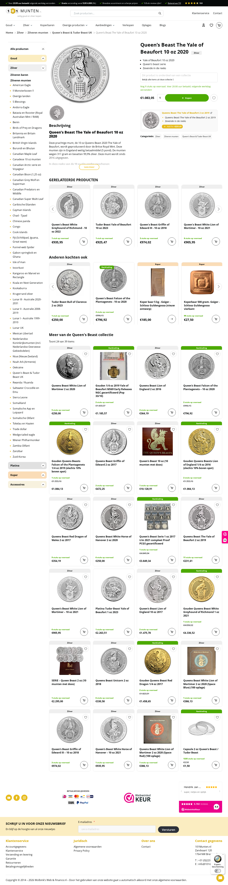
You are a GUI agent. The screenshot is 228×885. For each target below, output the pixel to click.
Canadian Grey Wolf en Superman (26, 182)
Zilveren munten (38, 32)
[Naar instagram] (24, 798)
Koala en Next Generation (28, 282)
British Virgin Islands (25, 143)
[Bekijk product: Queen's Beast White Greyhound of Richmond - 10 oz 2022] (69, 205)
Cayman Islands (22, 210)
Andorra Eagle (21, 107)
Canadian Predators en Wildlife (26, 191)
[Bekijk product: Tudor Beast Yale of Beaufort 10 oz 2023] (113, 205)
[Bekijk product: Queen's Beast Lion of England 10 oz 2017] (157, 589)
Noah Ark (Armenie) (24, 362)
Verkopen (128, 25)
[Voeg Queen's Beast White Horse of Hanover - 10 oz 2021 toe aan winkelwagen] (128, 765)
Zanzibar (18, 451)
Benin (16, 122)
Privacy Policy (81, 850)
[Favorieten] (211, 25)
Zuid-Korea (19, 456)
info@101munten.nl (209, 864)
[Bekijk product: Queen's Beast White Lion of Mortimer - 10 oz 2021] (202, 205)
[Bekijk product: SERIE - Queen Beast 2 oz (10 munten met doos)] (69, 661)
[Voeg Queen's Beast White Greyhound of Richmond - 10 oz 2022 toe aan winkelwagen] (84, 241)
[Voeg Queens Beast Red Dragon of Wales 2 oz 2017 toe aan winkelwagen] (84, 560)
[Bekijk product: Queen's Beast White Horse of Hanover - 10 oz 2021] (113, 729)
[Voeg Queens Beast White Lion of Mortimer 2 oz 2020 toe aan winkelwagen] (84, 412)
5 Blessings (19, 101)
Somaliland (19, 403)
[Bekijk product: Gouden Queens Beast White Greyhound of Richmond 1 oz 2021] (201, 589)
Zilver (26, 25)
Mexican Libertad (23, 333)
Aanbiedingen (104, 25)
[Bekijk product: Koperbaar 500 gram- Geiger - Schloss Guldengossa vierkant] (202, 282)
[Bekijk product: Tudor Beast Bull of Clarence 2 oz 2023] (69, 282)
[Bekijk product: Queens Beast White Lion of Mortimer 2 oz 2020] (69, 366)
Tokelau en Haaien (23, 423)
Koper (14, 475)
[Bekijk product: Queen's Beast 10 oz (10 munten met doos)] (157, 441)
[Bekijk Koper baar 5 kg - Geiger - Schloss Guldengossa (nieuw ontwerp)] (172, 319)
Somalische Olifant (23, 418)
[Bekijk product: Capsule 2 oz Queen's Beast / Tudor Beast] (201, 729)
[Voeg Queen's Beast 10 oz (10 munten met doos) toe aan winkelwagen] (172, 488)
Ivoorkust (18, 267)
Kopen (188, 98)
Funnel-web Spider (23, 247)
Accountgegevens (16, 846)
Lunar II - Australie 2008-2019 (27, 311)
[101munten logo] (23, 13)
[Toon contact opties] (220, 878)
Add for (174, 126)
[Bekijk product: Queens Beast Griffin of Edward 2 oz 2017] (113, 441)
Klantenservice (200, 13)
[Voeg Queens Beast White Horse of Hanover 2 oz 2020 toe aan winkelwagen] (128, 560)
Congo (16, 226)
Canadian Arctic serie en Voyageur (27, 167)
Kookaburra (20, 288)
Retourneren (13, 862)
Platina (14, 465)
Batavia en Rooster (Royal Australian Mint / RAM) (27, 114)
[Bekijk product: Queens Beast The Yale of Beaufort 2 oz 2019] (201, 517)
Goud (9, 25)
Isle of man (19, 262)
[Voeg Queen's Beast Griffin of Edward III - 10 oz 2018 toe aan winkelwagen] (172, 241)
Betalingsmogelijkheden (20, 866)
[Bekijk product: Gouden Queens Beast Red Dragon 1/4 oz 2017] (157, 661)
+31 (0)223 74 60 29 (209, 860)
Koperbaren (47, 25)
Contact (217, 13)
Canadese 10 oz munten (27, 159)
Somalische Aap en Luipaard (24, 410)
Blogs (163, 25)
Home (9, 32)
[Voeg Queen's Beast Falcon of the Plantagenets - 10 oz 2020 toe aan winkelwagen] (128, 319)
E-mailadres (86, 822)
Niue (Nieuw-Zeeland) (25, 356)
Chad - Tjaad (20, 215)
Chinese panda (21, 221)
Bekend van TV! (174, 3)
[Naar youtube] (9, 798)
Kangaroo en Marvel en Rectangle (26, 275)
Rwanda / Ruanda (23, 382)
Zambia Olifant (21, 445)
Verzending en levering (19, 854)
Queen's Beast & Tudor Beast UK (72, 32)
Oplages (146, 25)
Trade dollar (20, 429)
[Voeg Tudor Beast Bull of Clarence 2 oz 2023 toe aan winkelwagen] (84, 319)
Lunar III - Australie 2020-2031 (27, 301)
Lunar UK (18, 328)
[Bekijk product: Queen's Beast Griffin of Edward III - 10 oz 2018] (158, 205)
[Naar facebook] (16, 798)
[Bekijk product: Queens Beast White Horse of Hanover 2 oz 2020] (113, 517)
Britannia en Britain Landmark (24, 135)
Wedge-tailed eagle (24, 434)
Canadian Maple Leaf (25, 154)
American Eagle (22, 85)
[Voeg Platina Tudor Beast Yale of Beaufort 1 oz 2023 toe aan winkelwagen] (128, 632)
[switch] (218, 871)
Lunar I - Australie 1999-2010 (26, 320)
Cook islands (20, 232)
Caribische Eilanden (24, 204)
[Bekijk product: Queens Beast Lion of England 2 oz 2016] (157, 366)
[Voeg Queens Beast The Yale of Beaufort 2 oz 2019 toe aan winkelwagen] (216, 560)
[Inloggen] (204, 25)
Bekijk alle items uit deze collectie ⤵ (158, 79)
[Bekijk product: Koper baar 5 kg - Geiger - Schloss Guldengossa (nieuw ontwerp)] (158, 282)
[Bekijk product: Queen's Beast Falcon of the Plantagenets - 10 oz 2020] (113, 278)
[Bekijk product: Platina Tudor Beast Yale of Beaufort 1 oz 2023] (113, 589)
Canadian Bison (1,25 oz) (27, 174)
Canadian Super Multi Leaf (28, 199)
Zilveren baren (19, 75)
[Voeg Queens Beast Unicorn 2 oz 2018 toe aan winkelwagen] (128, 700)
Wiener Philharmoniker (26, 440)
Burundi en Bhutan (24, 148)
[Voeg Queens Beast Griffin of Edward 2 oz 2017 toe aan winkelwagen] (128, 488)
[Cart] (219, 25)
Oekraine (18, 367)
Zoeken (159, 13)
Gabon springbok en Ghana (25, 254)
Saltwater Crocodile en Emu (26, 390)
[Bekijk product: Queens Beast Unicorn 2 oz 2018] (113, 661)
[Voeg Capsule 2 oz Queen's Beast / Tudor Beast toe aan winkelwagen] (216, 765)
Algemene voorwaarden (88, 846)
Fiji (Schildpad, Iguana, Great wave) (25, 239)
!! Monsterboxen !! (23, 90)
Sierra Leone (20, 397)
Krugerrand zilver (23, 294)
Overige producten (74, 25)
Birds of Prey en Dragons (27, 128)
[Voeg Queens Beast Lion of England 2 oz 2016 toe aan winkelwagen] (172, 412)
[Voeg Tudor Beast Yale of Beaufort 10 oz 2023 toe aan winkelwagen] (128, 241)
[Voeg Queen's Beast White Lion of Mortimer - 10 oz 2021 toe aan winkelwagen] (216, 241)
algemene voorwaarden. (172, 880)
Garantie (11, 858)
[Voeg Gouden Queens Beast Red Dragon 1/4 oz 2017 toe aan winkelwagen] (172, 700)
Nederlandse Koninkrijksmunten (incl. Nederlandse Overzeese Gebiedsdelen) (27, 345)
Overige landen (21, 96)
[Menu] (223, 855)
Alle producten (19, 49)
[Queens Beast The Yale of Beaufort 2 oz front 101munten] (151, 120)
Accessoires (17, 484)
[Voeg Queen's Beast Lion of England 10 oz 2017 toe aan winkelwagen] (172, 632)
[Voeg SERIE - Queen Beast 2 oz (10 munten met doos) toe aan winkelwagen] (84, 700)
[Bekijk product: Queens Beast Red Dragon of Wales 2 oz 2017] (69, 517)
